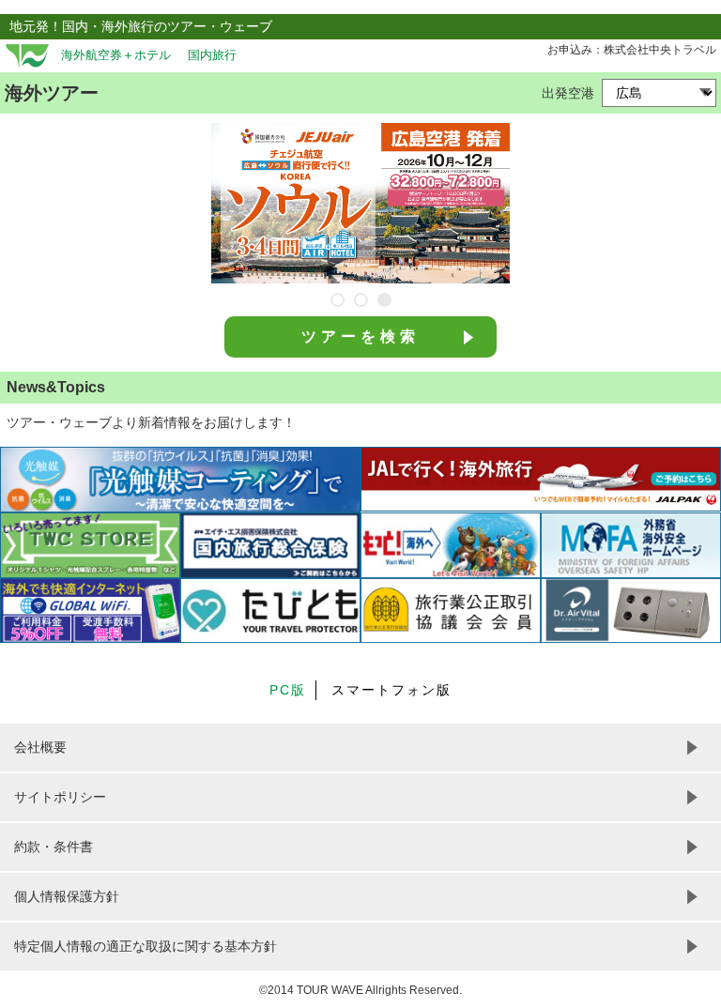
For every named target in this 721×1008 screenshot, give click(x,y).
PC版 (287, 689)
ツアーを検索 (360, 336)
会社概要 (40, 747)
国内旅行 (212, 55)
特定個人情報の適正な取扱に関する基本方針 (145, 946)
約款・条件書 (53, 846)
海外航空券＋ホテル (116, 55)
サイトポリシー (60, 796)
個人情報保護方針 (66, 896)
